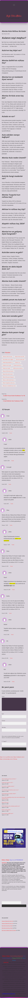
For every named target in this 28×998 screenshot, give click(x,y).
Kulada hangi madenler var (8, 362)
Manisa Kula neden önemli (8, 374)
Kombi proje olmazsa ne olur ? (7, 782)
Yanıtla (10, 433)
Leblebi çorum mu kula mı (18, 368)
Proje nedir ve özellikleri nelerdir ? (8, 786)
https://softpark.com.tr (19, 757)
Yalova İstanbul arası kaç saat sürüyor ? (9, 778)
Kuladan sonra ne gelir (7, 365)
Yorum (3, 696)
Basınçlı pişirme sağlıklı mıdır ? (7, 813)
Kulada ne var (17, 362)
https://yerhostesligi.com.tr (6, 759)
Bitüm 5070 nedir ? (5, 802)
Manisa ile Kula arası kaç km (8, 371)
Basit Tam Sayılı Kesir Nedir (7, 925)
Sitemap (15, 759)
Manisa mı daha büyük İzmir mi (8, 380)
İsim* (3, 713)
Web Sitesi (4, 727)
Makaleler (7, 352)
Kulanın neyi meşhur (6, 368)
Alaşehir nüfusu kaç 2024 (19, 356)
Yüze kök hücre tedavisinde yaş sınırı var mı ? (10, 789)
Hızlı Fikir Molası (14, 16)
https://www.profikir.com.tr (6, 757)
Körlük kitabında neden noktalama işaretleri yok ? (11, 806)
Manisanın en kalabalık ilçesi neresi (9, 385)
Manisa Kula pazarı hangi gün (8, 377)
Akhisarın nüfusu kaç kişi (7, 356)
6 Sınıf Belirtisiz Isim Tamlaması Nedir (13, 401)
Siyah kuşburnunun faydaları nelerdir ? (9, 793)
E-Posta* (3, 720)
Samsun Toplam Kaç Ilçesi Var (7, 921)
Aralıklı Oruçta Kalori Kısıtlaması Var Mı (14, 395)
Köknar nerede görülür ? (6, 809)
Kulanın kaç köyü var (17, 365)
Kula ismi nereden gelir (20, 359)
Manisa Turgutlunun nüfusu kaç (9, 382)
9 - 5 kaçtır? (4, 741)
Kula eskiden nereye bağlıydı (8, 359)
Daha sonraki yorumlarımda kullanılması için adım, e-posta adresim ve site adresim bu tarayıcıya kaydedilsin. (12, 737)
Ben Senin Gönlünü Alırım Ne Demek (9, 930)
